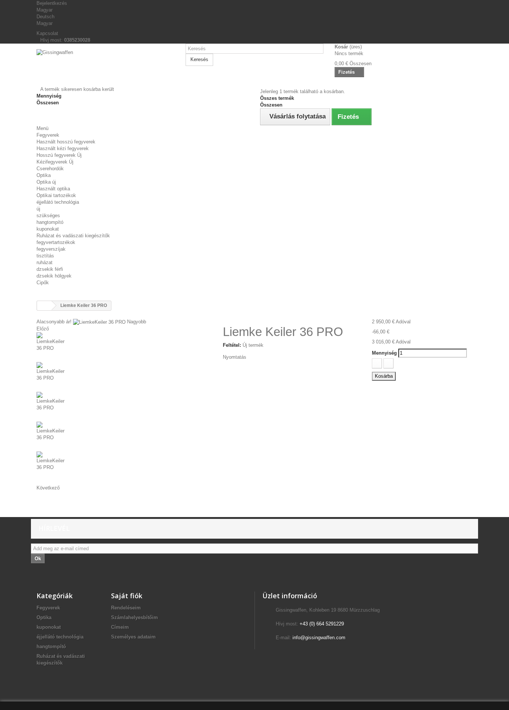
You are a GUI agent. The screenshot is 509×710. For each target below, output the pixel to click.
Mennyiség (384, 353)
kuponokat (48, 229)
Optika (44, 175)
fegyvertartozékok (56, 242)
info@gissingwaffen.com (319, 637)
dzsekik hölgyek (54, 276)
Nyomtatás (234, 357)
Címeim (120, 627)
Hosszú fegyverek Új (59, 155)
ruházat (45, 262)
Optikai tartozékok (56, 195)
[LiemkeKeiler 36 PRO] (124, 347)
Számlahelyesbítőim (134, 617)
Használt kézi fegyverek (63, 148)
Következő (48, 488)
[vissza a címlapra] (44, 305)
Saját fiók (126, 595)
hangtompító (50, 222)
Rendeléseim (126, 608)
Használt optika (53, 188)
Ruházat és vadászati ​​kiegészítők (73, 235)
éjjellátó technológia (58, 202)
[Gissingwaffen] (105, 67)
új (38, 209)
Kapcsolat (47, 33)
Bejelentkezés (52, 3)
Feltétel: (232, 345)
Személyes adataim (133, 637)
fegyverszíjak (51, 249)
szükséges (48, 215)
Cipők (43, 282)
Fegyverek (48, 135)
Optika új (46, 182)
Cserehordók (50, 168)
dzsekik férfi (50, 269)
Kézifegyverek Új (55, 162)
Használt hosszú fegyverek (66, 142)
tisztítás (45, 256)
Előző (43, 329)
